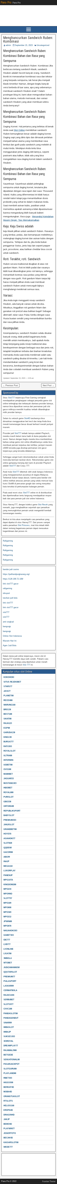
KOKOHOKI (8, 677)
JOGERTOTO (9, 1133)
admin (8, 45)
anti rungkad (8, 622)
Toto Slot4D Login (11, 1161)
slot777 (6, 612)
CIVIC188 (7, 1009)
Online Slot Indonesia (12, 636)
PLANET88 (8, 695)
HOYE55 (7, 834)
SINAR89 (7, 1023)
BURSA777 (8, 742)
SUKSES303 (9, 1036)
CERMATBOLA (10, 990)
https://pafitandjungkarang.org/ (16, 574)
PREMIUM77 (9, 976)
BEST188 (7, 714)
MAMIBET (8, 774)
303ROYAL (8, 1041)
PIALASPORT (9, 981)
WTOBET (7, 963)
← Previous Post (10, 385)
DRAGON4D (8, 1115)
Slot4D (27, 418)
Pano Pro (6, 2)
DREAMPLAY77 (10, 1045)
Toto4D (6, 1171)
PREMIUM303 (9, 820)
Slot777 (11, 398)
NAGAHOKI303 (10, 930)
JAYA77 (6, 691)
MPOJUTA (8, 880)
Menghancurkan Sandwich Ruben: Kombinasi (28, 39)
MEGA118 (7, 866)
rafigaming (7, 588)
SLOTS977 (8, 1004)
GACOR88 (8, 852)
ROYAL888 (8, 792)
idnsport (6, 593)
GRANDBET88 (10, 829)
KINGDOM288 (9, 884)
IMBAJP (7, 1032)
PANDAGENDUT (10, 1018)
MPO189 (7, 903)
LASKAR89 (8, 986)
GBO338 (7, 801)
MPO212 (7, 917)
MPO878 (7, 926)
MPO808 (7, 907)
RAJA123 (7, 723)
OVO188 (7, 769)
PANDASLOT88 (10, 1013)
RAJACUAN (8, 995)
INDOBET (7, 788)
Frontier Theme (48, 1181)
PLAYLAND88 (9, 1073)
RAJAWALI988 (10, 1050)
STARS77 (7, 686)
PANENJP (8, 875)
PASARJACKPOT (11, 1064)
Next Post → (48, 385)
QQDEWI (7, 848)
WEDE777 (8, 1147)
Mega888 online (10, 1166)
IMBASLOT (8, 1027)
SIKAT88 (7, 719)
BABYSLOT (8, 815)
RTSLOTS (8, 1101)
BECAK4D (8, 1138)
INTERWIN (8, 760)
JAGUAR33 (8, 778)
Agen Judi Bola (9, 645)
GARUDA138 (9, 732)
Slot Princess (24, 525)
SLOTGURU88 (10, 1069)
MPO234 (7, 889)
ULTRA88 (7, 755)
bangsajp (7, 626)
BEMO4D (7, 1124)
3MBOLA (7, 958)
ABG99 (6, 857)
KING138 (7, 737)
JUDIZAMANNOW (11, 967)
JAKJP (6, 1119)
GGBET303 (8, 935)
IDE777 (6, 940)
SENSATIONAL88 (11, 1059)
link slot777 (8, 603)
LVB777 (6, 944)
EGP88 (6, 728)
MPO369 (7, 912)
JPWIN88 (7, 921)
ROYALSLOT (9, 751)
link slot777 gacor (10, 584)
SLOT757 (7, 898)
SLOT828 (7, 843)
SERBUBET (8, 999)
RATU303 (7, 746)
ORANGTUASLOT (11, 1096)
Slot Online (19, 130)
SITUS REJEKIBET (12, 682)
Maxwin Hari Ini (9, 641)
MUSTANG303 (9, 783)
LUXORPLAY (9, 870)
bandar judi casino (11, 569)
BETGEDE (8, 1055)
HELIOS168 (8, 1105)
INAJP (6, 861)
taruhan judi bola (10, 598)
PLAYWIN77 (9, 1128)
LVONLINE (8, 949)
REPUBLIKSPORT (11, 811)
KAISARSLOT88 (10, 1142)
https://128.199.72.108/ (13, 579)
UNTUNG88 (8, 806)
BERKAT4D (8, 1087)
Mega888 (7, 1157)
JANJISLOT (8, 824)
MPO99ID (7, 894)
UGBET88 (7, 765)
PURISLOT (8, 797)
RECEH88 (7, 700)
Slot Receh (43, 504)
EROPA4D (8, 1110)
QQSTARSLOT (10, 972)
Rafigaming (8, 541)
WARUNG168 (9, 705)
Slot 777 (26, 665)
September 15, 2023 (24, 45)
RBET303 (7, 1078)
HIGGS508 (8, 1082)
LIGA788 (7, 953)
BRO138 (7, 709)
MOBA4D (7, 1092)
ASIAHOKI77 (9, 838)
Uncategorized (43, 45)
